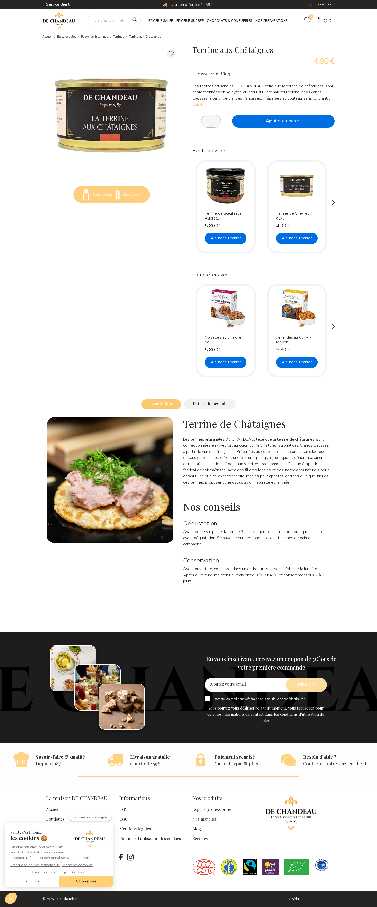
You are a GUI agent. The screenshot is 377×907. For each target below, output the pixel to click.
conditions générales (245, 699)
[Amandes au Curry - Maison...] (312, 307)
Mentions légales (135, 828)
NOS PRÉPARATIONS (271, 21)
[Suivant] (333, 203)
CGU (123, 819)
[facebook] (121, 857)
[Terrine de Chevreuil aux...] (312, 183)
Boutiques (55, 819)
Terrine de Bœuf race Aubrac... (223, 216)
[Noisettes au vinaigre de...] (241, 307)
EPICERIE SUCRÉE (190, 21)
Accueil (52, 809)
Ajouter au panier (283, 121)
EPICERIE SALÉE (160, 21)
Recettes (200, 838)
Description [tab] (161, 403)
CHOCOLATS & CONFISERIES (229, 21)
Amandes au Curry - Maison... (293, 340)
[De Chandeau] (58, 21)
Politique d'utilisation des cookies (150, 838)
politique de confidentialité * (286, 699)
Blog (196, 828)
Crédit (294, 898)
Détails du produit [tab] (210, 403)
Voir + (197, 104)
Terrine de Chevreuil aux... (293, 216)
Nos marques (204, 819)
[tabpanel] (111, 113)
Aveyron (224, 445)
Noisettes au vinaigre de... (223, 340)
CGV (123, 809)
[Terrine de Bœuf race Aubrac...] (241, 183)
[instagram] (130, 857)
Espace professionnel (212, 809)
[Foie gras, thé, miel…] (134, 19)
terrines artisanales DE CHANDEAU (222, 439)
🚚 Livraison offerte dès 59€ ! (188, 4)
